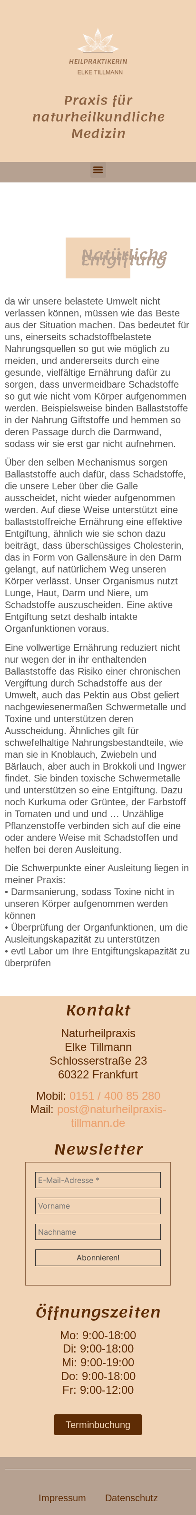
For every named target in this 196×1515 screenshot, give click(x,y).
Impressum (62, 1498)
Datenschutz (131, 1498)
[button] (98, 170)
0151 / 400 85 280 (114, 1095)
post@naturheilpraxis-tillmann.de (112, 1116)
